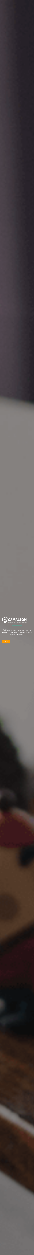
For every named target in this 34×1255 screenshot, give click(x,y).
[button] (6, 641)
